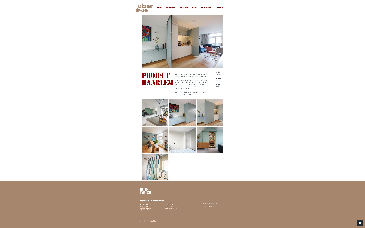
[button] (170, 8)
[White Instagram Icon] (141, 221)
